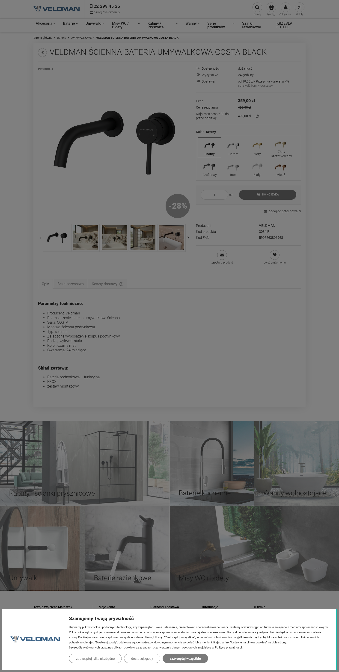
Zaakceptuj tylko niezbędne (95, 658)
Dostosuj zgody (142, 658)
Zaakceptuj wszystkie (185, 658)
